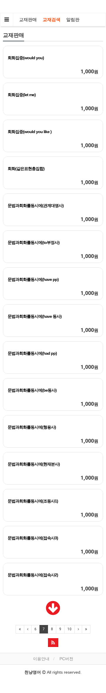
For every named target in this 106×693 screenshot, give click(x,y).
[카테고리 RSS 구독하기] (53, 642)
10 (69, 629)
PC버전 (66, 658)
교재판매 (28, 19)
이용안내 (41, 658)
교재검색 (51, 19)
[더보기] (53, 612)
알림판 (73, 19)
